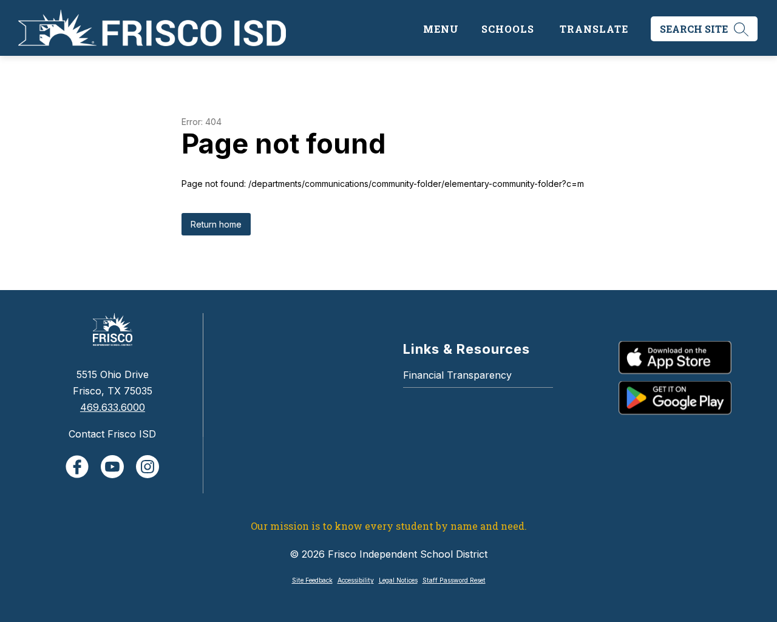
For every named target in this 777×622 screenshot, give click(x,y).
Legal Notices (398, 580)
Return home (216, 224)
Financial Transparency (457, 375)
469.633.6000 (112, 407)
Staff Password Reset (454, 580)
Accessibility (356, 580)
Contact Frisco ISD (112, 434)
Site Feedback (312, 580)
